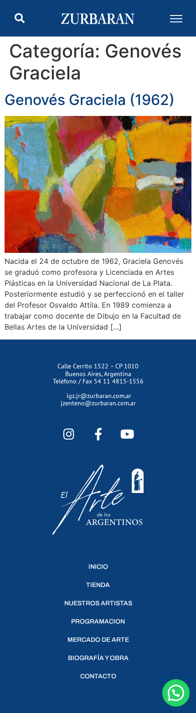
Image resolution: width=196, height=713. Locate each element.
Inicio (98, 566)
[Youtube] (127, 434)
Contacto (98, 676)
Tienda (98, 585)
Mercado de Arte (98, 639)
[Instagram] (69, 434)
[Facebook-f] (98, 434)
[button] (19, 18)
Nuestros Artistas (98, 603)
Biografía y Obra (98, 658)
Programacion (98, 621)
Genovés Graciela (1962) (90, 100)
